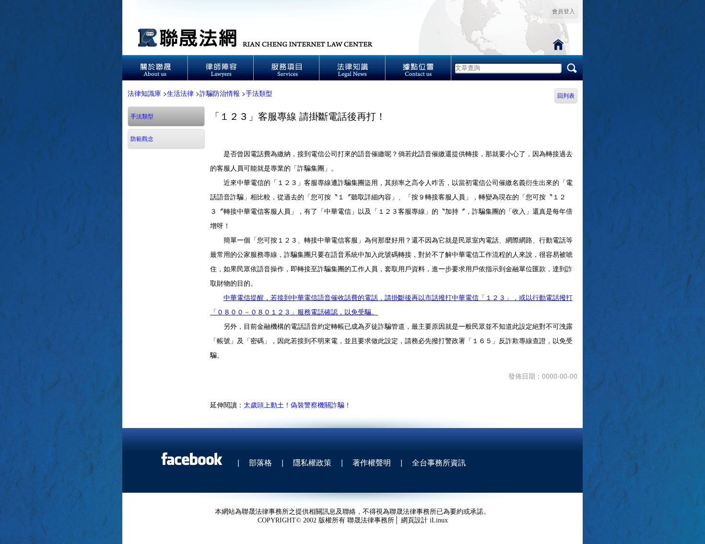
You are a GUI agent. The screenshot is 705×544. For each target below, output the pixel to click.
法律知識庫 (144, 93)
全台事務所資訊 (439, 462)
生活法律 (180, 93)
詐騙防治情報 (220, 93)
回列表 (566, 96)
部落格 (260, 462)
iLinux (439, 520)
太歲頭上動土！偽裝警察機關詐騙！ (297, 404)
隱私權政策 (312, 462)
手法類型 (259, 93)
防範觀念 (141, 139)
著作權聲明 (371, 462)
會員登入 (563, 11)
